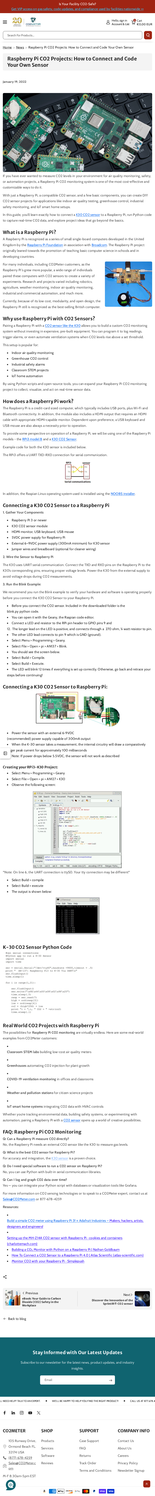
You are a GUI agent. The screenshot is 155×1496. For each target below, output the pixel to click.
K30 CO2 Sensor (64, 439)
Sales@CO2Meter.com (19, 1199)
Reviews (47, 1463)
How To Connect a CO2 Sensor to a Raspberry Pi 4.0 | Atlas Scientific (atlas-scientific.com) (78, 1255)
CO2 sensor (72, 1120)
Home (7, 47)
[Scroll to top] (146, 1483)
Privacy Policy (128, 1463)
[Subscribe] (111, 1380)
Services (47, 1448)
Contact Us (126, 1441)
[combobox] (72, 35)
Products (47, 1441)
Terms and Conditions (95, 1470)
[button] (7, 22)
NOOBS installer (123, 494)
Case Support (89, 1441)
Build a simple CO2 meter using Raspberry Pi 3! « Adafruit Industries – (75, 1223)
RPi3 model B (32, 439)
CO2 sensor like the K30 (63, 325)
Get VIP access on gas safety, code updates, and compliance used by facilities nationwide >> (77, 9)
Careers (123, 1456)
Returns (85, 1456)
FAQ (82, 1448)
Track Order (87, 1463)
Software (47, 1456)
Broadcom (99, 245)
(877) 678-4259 (20, 1458)
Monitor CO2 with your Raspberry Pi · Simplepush (48, 1261)
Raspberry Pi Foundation (45, 245)
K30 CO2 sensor (88, 215)
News (20, 47)
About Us (124, 1448)
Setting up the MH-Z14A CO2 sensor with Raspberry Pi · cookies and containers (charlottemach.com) (64, 1241)
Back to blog (17, 1319)
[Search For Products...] (148, 35)
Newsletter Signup (131, 1470)
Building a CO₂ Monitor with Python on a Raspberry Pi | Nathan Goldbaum (66, 1249)
